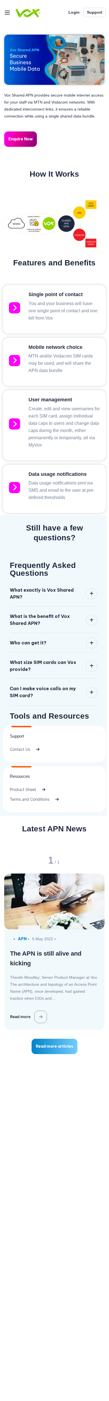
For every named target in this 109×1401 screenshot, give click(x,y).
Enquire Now (20, 138)
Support (94, 12)
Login (74, 12)
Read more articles (54, 1046)
